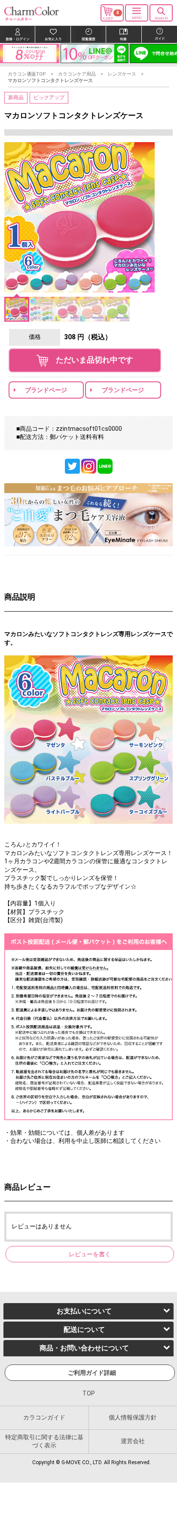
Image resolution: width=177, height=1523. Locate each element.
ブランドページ (46, 390)
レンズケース (122, 74)
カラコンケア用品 (77, 74)
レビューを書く (90, 1254)
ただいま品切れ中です (90, 359)
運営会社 (133, 1441)
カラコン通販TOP (27, 74)
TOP (88, 1393)
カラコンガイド (44, 1416)
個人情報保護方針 (133, 1416)
